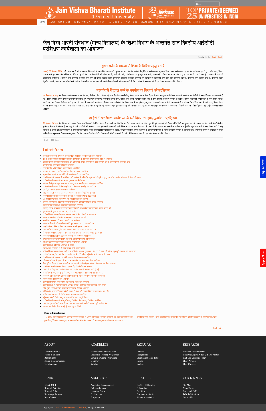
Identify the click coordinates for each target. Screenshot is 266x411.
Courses (140, 351)
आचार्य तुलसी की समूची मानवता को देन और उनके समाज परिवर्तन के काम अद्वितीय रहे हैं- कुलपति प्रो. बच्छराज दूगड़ (86, 161)
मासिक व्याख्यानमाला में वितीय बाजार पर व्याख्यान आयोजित (65, 294)
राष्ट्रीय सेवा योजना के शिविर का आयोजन (58, 165)
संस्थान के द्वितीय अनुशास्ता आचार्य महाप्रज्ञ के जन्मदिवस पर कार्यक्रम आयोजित (73, 183)
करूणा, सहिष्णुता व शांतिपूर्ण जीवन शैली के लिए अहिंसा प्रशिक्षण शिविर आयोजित (73, 201)
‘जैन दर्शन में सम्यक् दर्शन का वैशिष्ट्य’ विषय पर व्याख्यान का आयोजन (69, 229)
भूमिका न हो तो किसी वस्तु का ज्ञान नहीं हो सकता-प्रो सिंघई (65, 297)
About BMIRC (50, 384)
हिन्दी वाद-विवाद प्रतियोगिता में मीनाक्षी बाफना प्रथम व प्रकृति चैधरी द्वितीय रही (72, 232)
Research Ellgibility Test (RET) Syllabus (201, 354)
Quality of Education (146, 384)
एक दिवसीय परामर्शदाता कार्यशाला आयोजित (59, 189)
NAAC (51, 22)
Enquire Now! (263, 167)
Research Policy (51, 391)
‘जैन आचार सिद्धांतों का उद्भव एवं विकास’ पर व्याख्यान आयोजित (67, 235)
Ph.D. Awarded (189, 360)
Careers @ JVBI (190, 391)
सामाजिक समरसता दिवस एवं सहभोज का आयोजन (61, 220)
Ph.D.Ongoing (189, 363)
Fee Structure (96, 394)
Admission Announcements (102, 384)
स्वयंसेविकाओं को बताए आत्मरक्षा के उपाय (58, 244)
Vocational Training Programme (105, 354)
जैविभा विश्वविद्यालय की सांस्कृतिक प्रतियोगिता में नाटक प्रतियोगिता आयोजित (72, 300)
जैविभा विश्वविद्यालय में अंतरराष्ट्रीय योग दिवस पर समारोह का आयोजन (69, 186)
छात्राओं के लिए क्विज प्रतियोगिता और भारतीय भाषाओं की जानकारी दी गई (71, 269)
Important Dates (98, 391)
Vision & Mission (52, 354)
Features (131, 22)
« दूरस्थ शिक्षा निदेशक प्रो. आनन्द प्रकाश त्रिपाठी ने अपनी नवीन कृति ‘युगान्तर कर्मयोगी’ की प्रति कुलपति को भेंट (89, 316)
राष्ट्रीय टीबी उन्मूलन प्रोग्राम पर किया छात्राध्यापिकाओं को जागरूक (69, 238)
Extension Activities (145, 394)
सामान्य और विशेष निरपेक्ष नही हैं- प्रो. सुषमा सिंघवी (62, 306)
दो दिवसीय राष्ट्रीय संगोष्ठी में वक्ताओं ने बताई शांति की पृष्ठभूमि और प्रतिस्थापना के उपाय (76, 254)
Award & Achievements (54, 360)
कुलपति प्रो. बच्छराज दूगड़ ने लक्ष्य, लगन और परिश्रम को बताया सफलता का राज (74, 272)
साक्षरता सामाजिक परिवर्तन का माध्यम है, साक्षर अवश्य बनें (64, 217)
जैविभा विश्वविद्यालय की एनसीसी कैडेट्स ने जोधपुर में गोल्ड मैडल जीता (69, 195)
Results (140, 360)
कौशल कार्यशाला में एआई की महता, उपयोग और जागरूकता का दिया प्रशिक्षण (71, 260)
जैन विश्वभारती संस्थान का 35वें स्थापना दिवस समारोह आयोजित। (68, 257)
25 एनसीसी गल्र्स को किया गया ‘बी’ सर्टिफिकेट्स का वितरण (65, 198)
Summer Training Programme (104, 357)
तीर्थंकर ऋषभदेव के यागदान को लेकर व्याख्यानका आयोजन (65, 241)
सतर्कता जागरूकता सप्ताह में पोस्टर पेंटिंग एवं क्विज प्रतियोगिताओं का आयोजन (72, 155)
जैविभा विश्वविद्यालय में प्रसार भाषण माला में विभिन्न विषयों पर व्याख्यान (69, 214)
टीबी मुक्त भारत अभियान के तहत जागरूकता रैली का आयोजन (66, 288)
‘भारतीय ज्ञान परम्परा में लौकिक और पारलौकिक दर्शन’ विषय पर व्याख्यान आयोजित (74, 275)
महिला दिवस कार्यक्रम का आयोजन (56, 278)
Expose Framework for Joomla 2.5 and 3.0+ (141, 13)
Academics (64, 22)
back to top (218, 328)
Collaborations (50, 363)
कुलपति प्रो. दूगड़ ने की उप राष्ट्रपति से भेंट (59, 211)
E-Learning (142, 388)
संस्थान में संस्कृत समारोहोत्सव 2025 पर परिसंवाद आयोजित (65, 171)
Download (146, 22)
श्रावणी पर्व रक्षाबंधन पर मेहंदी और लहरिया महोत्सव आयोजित (66, 174)
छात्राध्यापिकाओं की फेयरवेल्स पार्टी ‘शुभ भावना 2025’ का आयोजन (68, 223)
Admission (115, 22)
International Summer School (103, 351)
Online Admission (98, 388)
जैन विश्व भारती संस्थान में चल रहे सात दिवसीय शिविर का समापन (67, 266)
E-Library (95, 360)
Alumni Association (145, 397)
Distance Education (178, 22)
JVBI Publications (191, 394)
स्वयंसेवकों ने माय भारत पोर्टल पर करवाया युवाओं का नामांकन (66, 281)
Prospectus (95, 397)
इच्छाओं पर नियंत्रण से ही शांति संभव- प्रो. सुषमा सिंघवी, (64, 248)
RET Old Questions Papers (194, 357)
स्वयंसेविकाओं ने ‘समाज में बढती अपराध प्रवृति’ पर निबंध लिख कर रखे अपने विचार (74, 284)
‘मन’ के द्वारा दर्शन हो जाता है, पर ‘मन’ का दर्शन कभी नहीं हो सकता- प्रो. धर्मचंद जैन (75, 303)
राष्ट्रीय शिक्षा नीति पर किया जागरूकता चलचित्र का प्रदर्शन (66, 226)
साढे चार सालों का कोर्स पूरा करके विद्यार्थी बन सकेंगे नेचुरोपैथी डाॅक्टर (69, 192)
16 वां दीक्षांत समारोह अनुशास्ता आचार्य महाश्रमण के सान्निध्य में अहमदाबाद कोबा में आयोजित (77, 158)
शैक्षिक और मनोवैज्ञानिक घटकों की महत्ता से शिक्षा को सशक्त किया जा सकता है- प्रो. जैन (76, 291)
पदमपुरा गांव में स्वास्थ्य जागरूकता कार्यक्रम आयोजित (63, 205)
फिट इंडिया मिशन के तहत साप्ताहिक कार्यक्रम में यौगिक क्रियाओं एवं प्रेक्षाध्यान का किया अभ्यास (79, 263)
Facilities (141, 391)
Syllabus (94, 363)
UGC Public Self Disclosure (210, 22)
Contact (140, 363)
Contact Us (188, 397)
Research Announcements (194, 351)
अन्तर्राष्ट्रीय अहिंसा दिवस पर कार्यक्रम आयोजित (61, 168)
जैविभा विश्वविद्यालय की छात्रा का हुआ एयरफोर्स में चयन (64, 180)
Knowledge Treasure (53, 394)
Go (222, 4)
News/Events (50, 397)
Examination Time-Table (148, 357)
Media (159, 22)
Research (100, 22)
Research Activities (52, 388)
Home (42, 22)
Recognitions (50, 357)
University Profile (52, 351)
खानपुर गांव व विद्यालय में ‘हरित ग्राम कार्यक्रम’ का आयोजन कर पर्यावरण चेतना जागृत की (77, 208)
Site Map (187, 384)
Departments (82, 22)
